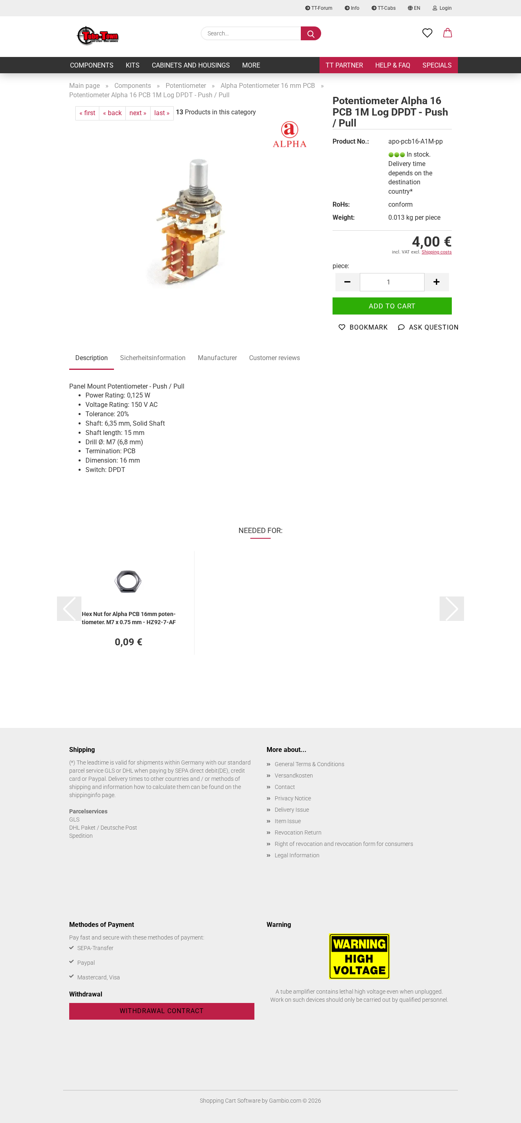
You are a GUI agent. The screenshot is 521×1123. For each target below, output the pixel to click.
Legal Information (297, 855)
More (251, 65)
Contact (285, 787)
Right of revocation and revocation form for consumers (344, 844)
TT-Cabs (386, 8)
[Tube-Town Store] (98, 36)
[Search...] (311, 33)
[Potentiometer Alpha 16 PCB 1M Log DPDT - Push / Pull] (194, 221)
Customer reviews (274, 358)
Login (444, 8)
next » (138, 113)
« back (112, 113)
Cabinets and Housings (191, 65)
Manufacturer (217, 358)
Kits (133, 65)
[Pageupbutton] (498, 1111)
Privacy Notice (293, 798)
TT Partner (344, 65)
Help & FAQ (392, 65)
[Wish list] (427, 33)
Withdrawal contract (162, 1011)
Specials (437, 65)
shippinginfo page (91, 795)
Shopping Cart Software (230, 1100)
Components (92, 65)
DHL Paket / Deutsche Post (103, 827)
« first (87, 113)
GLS (74, 819)
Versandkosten (294, 775)
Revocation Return (298, 832)
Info (354, 8)
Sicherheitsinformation (153, 358)
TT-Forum (321, 8)
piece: (341, 266)
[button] (448, 33)
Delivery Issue (292, 809)
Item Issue (288, 821)
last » (162, 113)
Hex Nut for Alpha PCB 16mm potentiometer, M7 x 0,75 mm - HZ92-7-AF (129, 617)
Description (91, 358)
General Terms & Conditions (309, 764)
